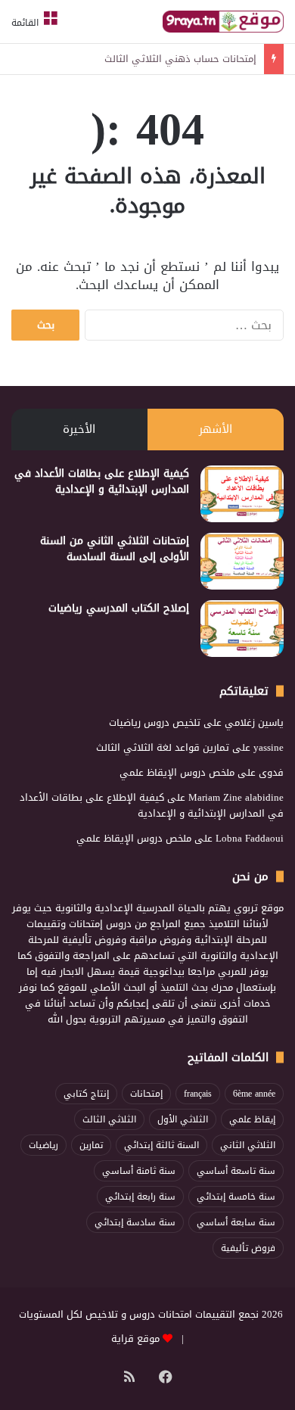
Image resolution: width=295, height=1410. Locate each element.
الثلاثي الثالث (109, 1119)
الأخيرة (79, 429)
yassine (268, 747)
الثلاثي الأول (182, 1119)
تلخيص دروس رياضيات (154, 722)
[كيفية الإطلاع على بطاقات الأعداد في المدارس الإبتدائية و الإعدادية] (242, 493)
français (198, 1093)
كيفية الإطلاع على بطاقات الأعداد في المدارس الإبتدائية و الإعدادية (101, 481)
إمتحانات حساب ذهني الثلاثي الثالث (180, 58)
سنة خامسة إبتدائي (236, 1196)
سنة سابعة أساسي (236, 1222)
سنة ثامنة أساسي (138, 1171)
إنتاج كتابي (86, 1093)
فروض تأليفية (248, 1248)
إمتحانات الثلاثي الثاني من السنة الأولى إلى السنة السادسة (114, 549)
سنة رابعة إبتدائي (140, 1196)
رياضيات (43, 1145)
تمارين (91, 1145)
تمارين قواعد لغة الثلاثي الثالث (162, 747)
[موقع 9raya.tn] (223, 22)
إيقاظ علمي (252, 1119)
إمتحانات (146, 1093)
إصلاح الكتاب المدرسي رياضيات (118, 608)
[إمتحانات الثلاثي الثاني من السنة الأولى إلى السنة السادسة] (242, 561)
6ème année (254, 1093)
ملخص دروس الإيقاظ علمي (177, 772)
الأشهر (215, 429)
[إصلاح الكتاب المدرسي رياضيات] (242, 628)
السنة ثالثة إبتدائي (161, 1145)
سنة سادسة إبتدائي (135, 1222)
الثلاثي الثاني (247, 1145)
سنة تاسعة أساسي (236, 1171)
